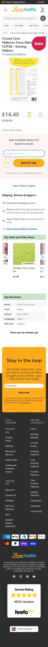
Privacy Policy (25, 402)
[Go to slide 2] (24, 105)
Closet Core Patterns (15, 54)
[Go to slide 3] (28, 105)
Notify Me (29, 163)
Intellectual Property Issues (10, 468)
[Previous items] (5, 257)
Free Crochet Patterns (34, 483)
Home (4, 33)
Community (36, 511)
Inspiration (35, 500)
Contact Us (10, 495)
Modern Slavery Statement (10, 523)
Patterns (19, 25)
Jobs (7, 514)
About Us (10, 489)
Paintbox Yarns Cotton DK (24, 270)
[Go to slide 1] (20, 105)
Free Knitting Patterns (34, 463)
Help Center (11, 459)
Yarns (33, 428)
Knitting (33, 25)
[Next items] (43, 257)
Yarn (6, 25)
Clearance (35, 505)
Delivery (9, 446)
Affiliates (9, 500)
